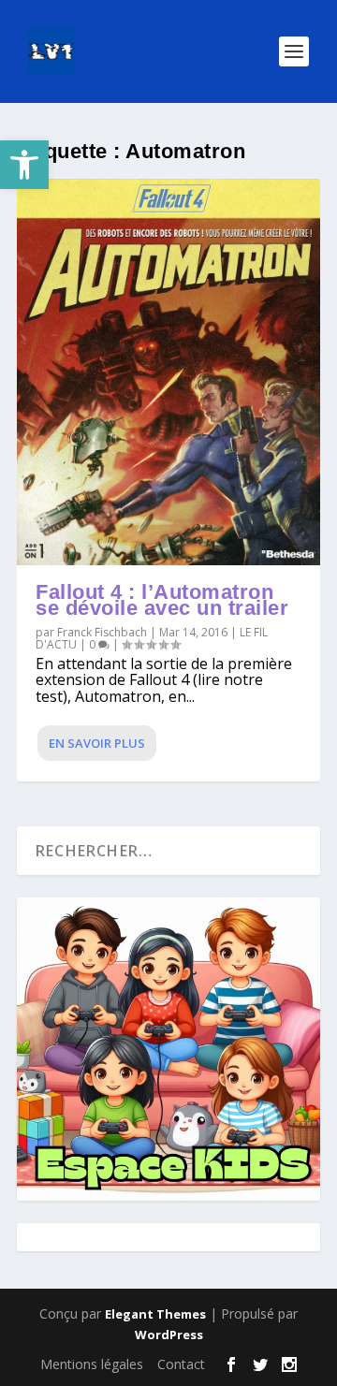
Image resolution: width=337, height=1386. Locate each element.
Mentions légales (91, 1364)
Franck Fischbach (102, 632)
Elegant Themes (155, 1314)
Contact (181, 1364)
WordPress (169, 1334)
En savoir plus (97, 743)
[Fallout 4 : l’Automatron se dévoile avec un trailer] (168, 372)
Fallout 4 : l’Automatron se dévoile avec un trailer (162, 600)
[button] (24, 164)
